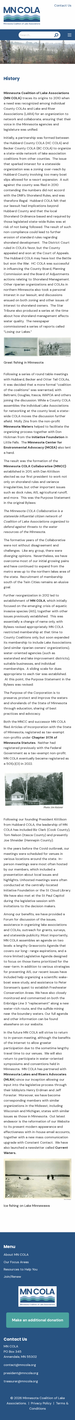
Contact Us (62, 5)
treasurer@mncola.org (21, 1381)
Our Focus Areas (16, 1262)
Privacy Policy (41, 1403)
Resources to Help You (21, 1269)
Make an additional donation (37, 1320)
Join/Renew (12, 1276)
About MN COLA (16, 1254)
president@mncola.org (21, 1373)
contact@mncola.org (20, 1365)
